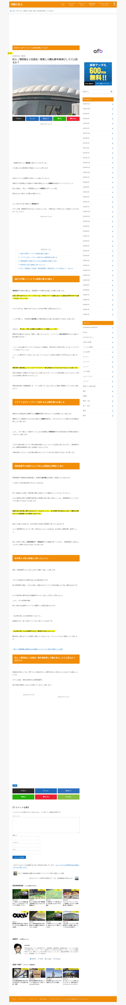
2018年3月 (86, 314)
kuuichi (27, 945)
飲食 (84, 415)
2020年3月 (86, 197)
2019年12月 (86, 211)
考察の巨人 (17, 4)
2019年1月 (86, 265)
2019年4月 (86, 251)
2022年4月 (86, 118)
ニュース (85, 366)
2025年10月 (86, 109)
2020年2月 (86, 202)
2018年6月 (86, 299)
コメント (15, 816)
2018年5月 (86, 304)
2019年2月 (86, 260)
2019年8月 (86, 231)
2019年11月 (86, 216)
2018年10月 (86, 280)
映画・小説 (86, 401)
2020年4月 (86, 192)
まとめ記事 (86, 352)
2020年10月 (86, 172)
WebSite (34, 959)
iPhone (85, 332)
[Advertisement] (63, 32)
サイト (14, 849)
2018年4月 (86, 309)
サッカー (85, 357)
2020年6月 (86, 182)
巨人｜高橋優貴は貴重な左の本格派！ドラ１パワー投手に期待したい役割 (38, 649)
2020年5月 (86, 187)
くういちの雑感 (88, 347)
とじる (48, 249)
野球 (15, 785)
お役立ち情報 (87, 342)
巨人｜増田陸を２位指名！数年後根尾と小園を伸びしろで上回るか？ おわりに (46, 268)
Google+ (49, 959)
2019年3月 (86, 255)
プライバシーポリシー (104, 4)
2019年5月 (86, 246)
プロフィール (81, 4)
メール (15, 842)
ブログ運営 (86, 371)
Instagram (58, 959)
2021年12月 (86, 133)
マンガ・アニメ (88, 376)
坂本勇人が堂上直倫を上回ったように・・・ (34, 265)
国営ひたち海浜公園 (89, 386)
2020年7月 (86, 177)
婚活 (84, 391)
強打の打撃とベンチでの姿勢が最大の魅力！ (34, 253)
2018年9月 (86, 285)
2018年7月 (86, 295)
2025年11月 (86, 104)
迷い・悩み (86, 405)
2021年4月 (86, 143)
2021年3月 (86, 148)
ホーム (63, 4)
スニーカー (86, 361)
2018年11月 (86, 275)
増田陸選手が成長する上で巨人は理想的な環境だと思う (38, 261)
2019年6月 (86, 241)
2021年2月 (86, 153)
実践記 (85, 396)
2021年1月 (86, 157)
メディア (85, 381)
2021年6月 (86, 138)
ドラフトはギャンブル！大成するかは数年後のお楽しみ (38, 257)
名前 (14, 835)
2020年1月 (86, 206)
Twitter (41, 959)
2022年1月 (86, 128)
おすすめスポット (88, 337)
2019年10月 (86, 221)
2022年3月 (86, 123)
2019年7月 (86, 236)
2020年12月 (86, 162)
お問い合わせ (92, 4)
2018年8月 (86, 290)
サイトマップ (71, 4)
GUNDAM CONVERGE (90, 327)
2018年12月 (86, 270)
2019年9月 (86, 226)
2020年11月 (86, 167)
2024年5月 (86, 113)
